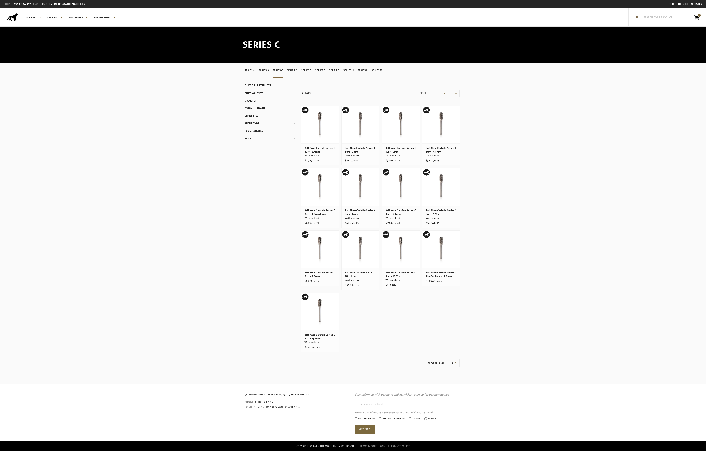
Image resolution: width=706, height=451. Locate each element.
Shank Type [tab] (252, 123)
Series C (278, 70)
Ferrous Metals (366, 418)
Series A (250, 70)
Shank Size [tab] (251, 115)
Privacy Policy (400, 446)
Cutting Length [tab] (254, 93)
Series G (334, 70)
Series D (292, 70)
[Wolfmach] (11, 17)
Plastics (432, 418)
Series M (376, 70)
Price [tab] (248, 138)
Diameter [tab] (250, 100)
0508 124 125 (264, 402)
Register (696, 4)
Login (681, 4)
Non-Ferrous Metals (393, 418)
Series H (348, 70)
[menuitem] (31, 17)
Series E (306, 70)
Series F (320, 70)
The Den (668, 4)
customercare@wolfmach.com (277, 407)
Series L (363, 70)
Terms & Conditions (372, 446)
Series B (264, 70)
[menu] (69, 17)
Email (249, 407)
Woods (416, 418)
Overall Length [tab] (255, 108)
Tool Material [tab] (254, 131)
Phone (249, 402)
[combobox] (659, 17)
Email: (37, 4)
